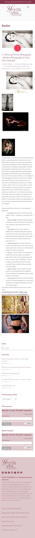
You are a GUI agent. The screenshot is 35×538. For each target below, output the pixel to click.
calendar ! (17, 500)
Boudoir (24, 66)
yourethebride (7, 64)
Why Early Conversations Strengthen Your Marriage (16, 367)
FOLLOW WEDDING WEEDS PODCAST (15, 517)
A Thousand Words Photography (12, 66)
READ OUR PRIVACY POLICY (12, 526)
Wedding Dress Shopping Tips (10, 373)
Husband (4, 68)
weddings (17, 68)
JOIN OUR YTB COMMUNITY (11, 509)
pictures (9, 68)
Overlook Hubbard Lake (8, 385)
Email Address (6, 416)
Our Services (12, 498)
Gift (28, 66)
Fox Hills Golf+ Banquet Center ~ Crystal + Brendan (16, 379)
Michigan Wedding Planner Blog (23, 64)
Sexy (13, 68)
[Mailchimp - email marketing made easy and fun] (28, 423)
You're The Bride (25, 68)
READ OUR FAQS (8, 521)
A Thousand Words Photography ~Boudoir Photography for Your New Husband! (16, 57)
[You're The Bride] (9, 469)
